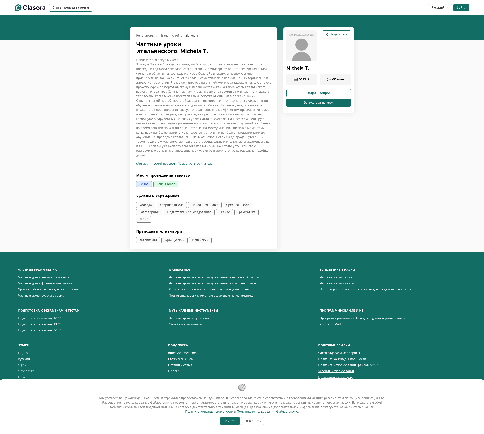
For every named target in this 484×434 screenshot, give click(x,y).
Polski (22, 377)
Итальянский (169, 35)
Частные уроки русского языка (41, 295)
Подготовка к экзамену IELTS (40, 324)
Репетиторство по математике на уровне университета (210, 289)
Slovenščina (26, 371)
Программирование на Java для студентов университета (362, 318)
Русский (437, 7)
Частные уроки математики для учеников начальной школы (214, 277)
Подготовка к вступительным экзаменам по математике (211, 295)
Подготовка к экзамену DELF (39, 330)
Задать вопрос (318, 93)
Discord (173, 371)
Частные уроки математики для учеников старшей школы (212, 283)
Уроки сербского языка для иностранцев (48, 289)
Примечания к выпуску (335, 377)
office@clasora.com (182, 353)
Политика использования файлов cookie (348, 365)
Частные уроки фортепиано (190, 318)
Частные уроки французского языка (45, 283)
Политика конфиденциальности (342, 359)
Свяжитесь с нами (181, 359)
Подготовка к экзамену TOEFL (40, 318)
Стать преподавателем (70, 7)
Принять (230, 420)
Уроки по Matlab (332, 324)
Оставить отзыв (180, 365)
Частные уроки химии (336, 277)
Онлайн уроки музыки (185, 324)
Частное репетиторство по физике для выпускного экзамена (365, 289)
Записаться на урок (318, 102)
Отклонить (252, 420)
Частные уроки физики (337, 283)
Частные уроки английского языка (44, 277)
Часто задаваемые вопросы (339, 353)
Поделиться (339, 34)
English (23, 353)
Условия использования (336, 371)
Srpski (22, 365)
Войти (461, 7)
